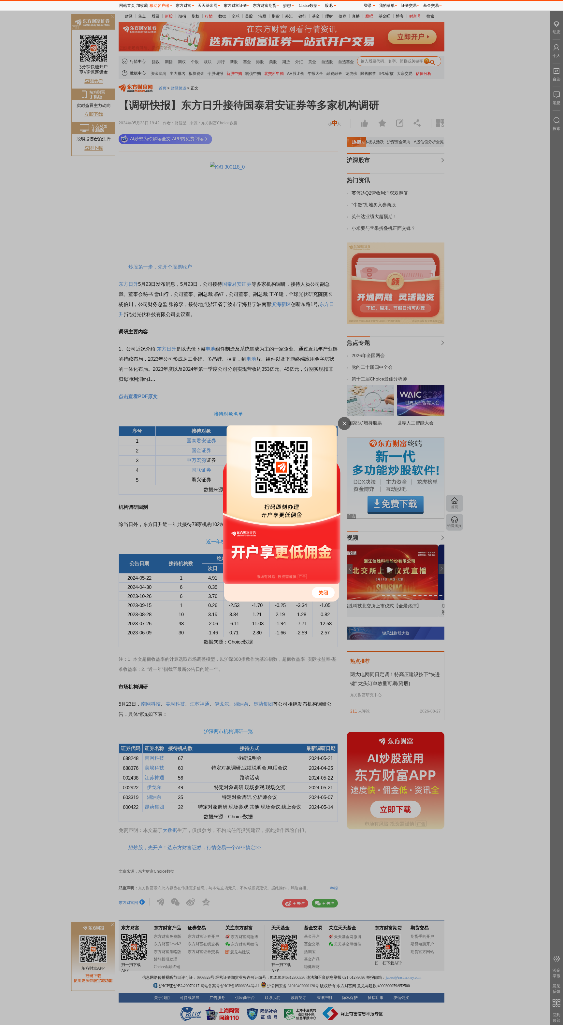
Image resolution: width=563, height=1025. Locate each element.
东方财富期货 (264, 5)
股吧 (329, 5)
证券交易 (409, 5)
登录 (368, 5)
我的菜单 (387, 5)
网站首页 (127, 5)
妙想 (287, 5)
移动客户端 (159, 5)
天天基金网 (207, 5)
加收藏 (142, 5)
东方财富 (183, 5)
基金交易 (431, 5)
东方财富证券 (235, 5)
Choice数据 (308, 5)
